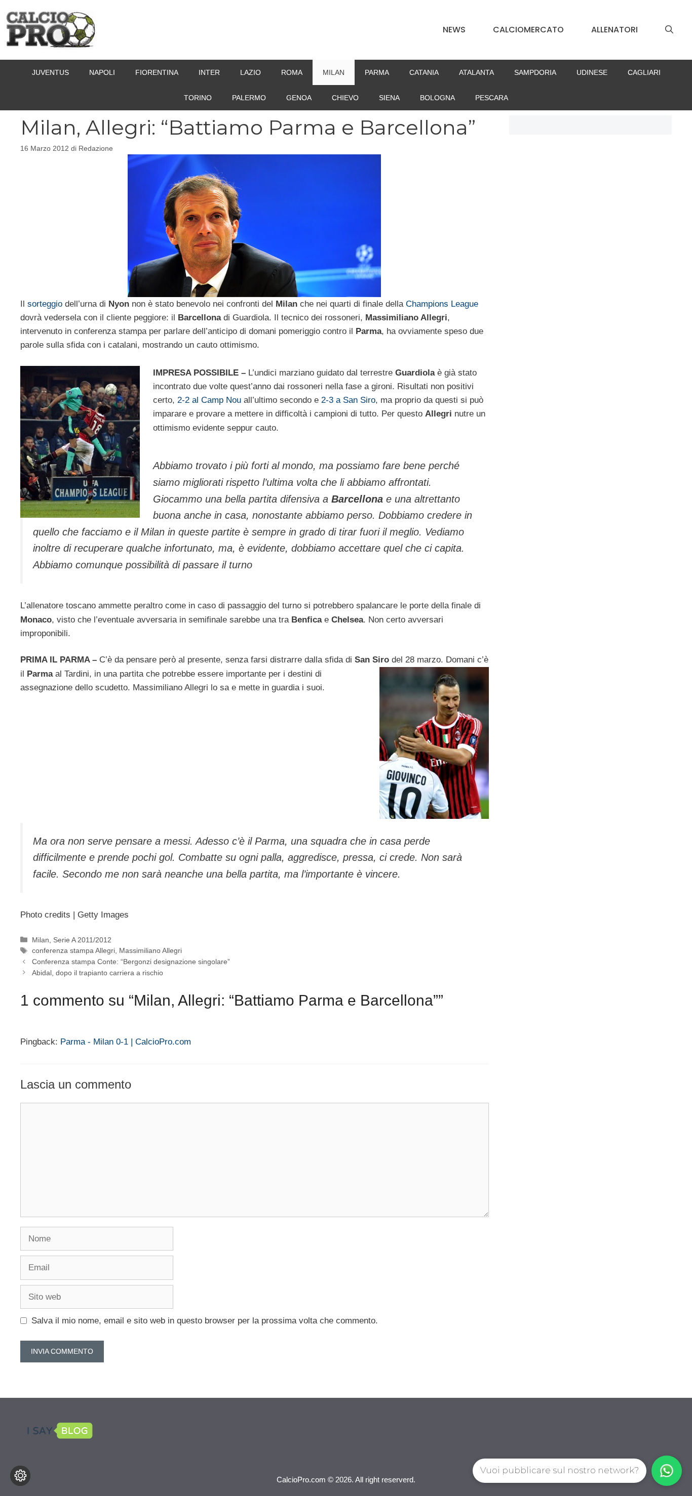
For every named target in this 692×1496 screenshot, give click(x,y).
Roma (291, 72)
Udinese (591, 72)
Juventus (50, 72)
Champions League (442, 304)
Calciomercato (528, 29)
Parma (377, 72)
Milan (333, 72)
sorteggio (44, 304)
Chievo (345, 98)
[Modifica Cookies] (20, 1476)
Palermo (249, 98)
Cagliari (644, 72)
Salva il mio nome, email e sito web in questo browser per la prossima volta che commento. (204, 1320)
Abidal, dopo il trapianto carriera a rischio (97, 973)
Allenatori (614, 29)
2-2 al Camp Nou (209, 400)
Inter (209, 72)
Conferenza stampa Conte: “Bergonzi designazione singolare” (131, 962)
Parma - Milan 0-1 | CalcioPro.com (125, 1042)
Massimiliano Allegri (150, 950)
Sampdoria (535, 72)
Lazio (250, 72)
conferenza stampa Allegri (73, 950)
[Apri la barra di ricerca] (669, 30)
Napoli (102, 72)
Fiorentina (156, 72)
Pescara (491, 98)
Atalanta (476, 72)
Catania (424, 72)
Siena (389, 98)
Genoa (299, 98)
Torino (198, 98)
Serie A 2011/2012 (82, 940)
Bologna (437, 98)
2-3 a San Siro (348, 400)
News (454, 29)
